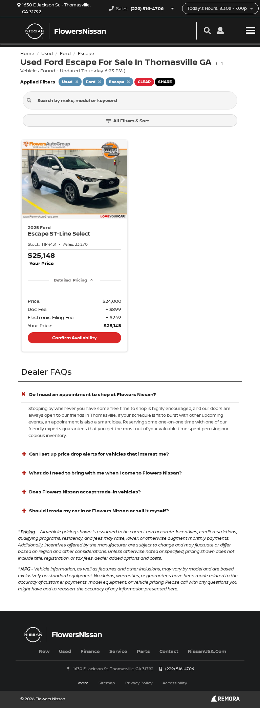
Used (65, 651)
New (44, 651)
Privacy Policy (138, 683)
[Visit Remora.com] (225, 700)
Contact (168, 651)
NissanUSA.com (207, 651)
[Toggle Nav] (250, 30)
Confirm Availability (74, 338)
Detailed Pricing (70, 280)
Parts (143, 651)
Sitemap (107, 683)
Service (118, 651)
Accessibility (174, 683)
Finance (90, 651)
